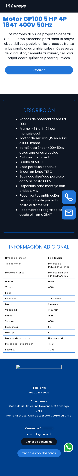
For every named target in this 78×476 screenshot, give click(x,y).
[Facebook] (39, 466)
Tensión (9, 321)
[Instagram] (24, 466)
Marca (9, 304)
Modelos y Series (14, 272)
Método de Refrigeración (19, 343)
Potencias (10, 298)
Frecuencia (11, 327)
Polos (8, 293)
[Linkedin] (54, 466)
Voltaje (9, 287)
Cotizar (39, 70)
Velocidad (11, 309)
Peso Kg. (10, 349)
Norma (9, 281)
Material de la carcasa (18, 338)
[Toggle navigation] (70, 6)
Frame (8, 315)
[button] (39, 441)
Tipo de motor (13, 263)
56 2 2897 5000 (39, 392)
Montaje (9, 332)
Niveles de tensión (15, 257)
